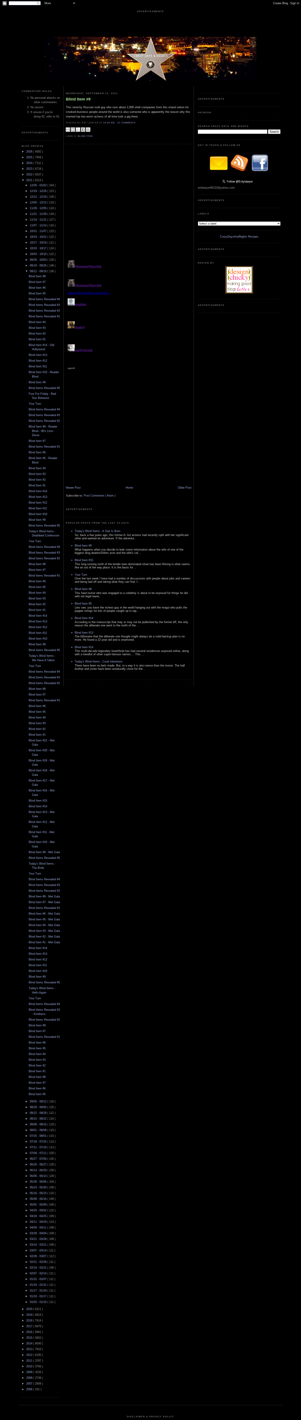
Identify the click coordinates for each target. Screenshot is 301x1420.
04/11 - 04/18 (38, 1221)
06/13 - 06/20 (38, 1170)
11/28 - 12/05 (38, 208)
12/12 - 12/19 (38, 196)
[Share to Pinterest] (88, 129)
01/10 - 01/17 (38, 1296)
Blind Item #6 (37, 287)
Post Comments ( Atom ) (99, 495)
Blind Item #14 (38, 491)
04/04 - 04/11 (38, 1227)
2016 (29, 1332)
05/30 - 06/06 (38, 1181)
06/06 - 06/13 (38, 1176)
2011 (29, 1360)
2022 (29, 174)
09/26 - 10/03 (38, 259)
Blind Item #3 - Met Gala (44, 930)
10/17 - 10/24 (38, 242)
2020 (29, 1309)
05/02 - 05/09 (38, 1204)
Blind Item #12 (38, 360)
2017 (29, 1326)
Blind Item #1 (37, 339)
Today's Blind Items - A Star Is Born (97, 531)
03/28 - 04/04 (38, 1233)
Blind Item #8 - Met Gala (44, 896)
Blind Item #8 (37, 276)
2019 (29, 1314)
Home (129, 487)
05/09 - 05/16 (38, 1198)
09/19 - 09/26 (38, 265)
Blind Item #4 (37, 322)
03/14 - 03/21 (38, 1244)
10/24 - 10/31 (38, 236)
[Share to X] (78, 129)
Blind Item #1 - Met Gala (44, 942)
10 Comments (126, 122)
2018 (29, 1320)
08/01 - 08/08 (38, 1130)
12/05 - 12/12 (38, 202)
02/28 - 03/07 (38, 1256)
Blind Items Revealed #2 (44, 310)
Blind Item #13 (38, 355)
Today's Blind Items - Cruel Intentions (99, 661)
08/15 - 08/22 (38, 1118)
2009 (29, 1372)
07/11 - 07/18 (38, 1147)
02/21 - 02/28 (38, 1262)
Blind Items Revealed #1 (44, 316)
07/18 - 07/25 (38, 1141)
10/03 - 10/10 (38, 254)
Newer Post (73, 487)
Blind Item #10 (38, 514)
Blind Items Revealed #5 (44, 388)
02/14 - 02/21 (38, 1267)
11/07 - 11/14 (38, 225)
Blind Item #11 (38, 366)
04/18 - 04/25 (38, 1216)
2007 (29, 1383)
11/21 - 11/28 (38, 214)
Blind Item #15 (38, 800)
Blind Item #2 (37, 333)
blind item (85, 136)
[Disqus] (128, 314)
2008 (29, 1377)
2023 (29, 168)
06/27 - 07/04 (38, 1158)
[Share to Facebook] (83, 129)
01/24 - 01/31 (38, 1284)
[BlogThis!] (73, 129)
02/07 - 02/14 (38, 1273)
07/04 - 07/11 (38, 1153)
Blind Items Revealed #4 (44, 299)
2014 (29, 1343)
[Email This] (68, 129)
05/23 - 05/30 (38, 1187)
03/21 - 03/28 (38, 1239)
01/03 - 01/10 (38, 1302)
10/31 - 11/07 (38, 231)
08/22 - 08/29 (38, 1113)
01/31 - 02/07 (38, 1279)
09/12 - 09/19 (38, 271)
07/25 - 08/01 (38, 1135)
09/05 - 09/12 (38, 1101)
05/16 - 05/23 (38, 1193)
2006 (29, 1389)
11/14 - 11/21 (38, 219)
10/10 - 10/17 (38, 248)
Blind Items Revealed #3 (44, 305)
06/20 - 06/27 (38, 1164)
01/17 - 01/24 (38, 1290)
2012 (29, 1355)
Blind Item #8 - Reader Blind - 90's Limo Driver (43, 431)
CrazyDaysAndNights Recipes (239, 236)
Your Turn (35, 403)
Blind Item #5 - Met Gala (44, 919)
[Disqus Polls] (128, 204)
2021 (29, 180)
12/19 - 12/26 (38, 191)
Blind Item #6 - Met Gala (44, 913)
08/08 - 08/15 (38, 1124)
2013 (29, 1349)
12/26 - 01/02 (38, 185)
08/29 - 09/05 (38, 1107)
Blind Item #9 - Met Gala (44, 852)
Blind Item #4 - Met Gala (44, 925)
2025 (29, 157)
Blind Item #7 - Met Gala (44, 902)
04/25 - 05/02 (38, 1210)
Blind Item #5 (37, 293)
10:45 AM (109, 122)
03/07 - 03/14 (38, 1250)
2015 (29, 1337)
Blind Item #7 (37, 282)
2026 (29, 151)
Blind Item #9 (37, 382)
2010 (29, 1366)
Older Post (184, 487)
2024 (29, 163)
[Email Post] (136, 122)
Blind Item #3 (37, 327)
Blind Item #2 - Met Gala (44, 936)
